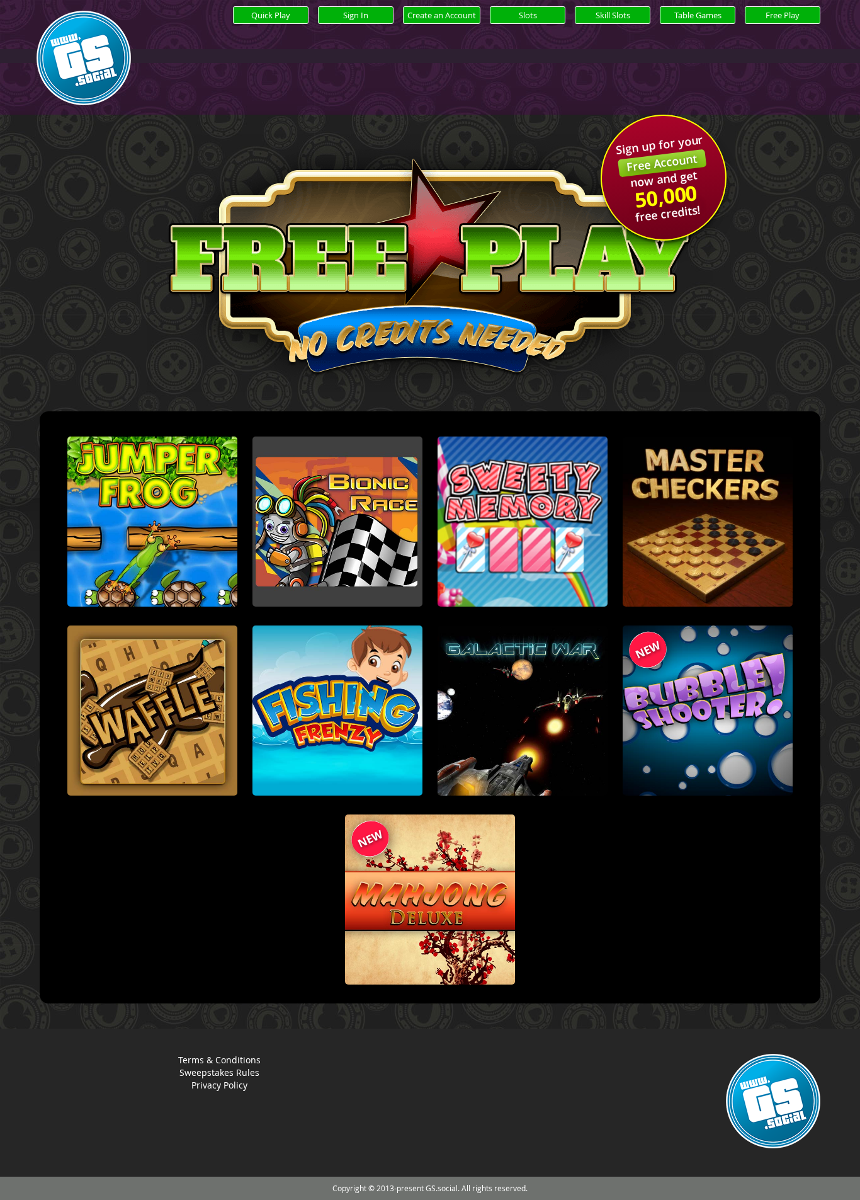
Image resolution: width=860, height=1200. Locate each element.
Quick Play (270, 15)
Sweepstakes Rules (219, 1072)
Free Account (662, 162)
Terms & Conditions (219, 1060)
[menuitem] (528, 15)
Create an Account (441, 15)
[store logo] (84, 72)
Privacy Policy (219, 1085)
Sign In (355, 15)
